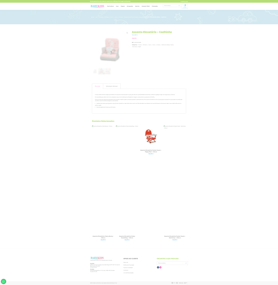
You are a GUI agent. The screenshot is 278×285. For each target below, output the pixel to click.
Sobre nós (125, 262)
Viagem (147, 17)
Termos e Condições (128, 268)
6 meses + (121, 17)
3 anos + (116, 17)
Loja (96, 17)
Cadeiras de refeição (129, 17)
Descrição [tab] (97, 86)
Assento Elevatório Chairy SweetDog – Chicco (127, 237)
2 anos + (112, 17)
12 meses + (101, 17)
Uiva (116, 283)
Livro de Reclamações (128, 273)
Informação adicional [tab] (111, 86)
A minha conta (184, 1)
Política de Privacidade (128, 265)
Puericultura (142, 17)
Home (92, 17)
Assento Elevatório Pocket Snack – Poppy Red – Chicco (151, 151)
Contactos (125, 270)
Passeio (136, 17)
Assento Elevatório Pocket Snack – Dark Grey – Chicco (174, 237)
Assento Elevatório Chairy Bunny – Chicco (103, 237)
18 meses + (107, 17)
